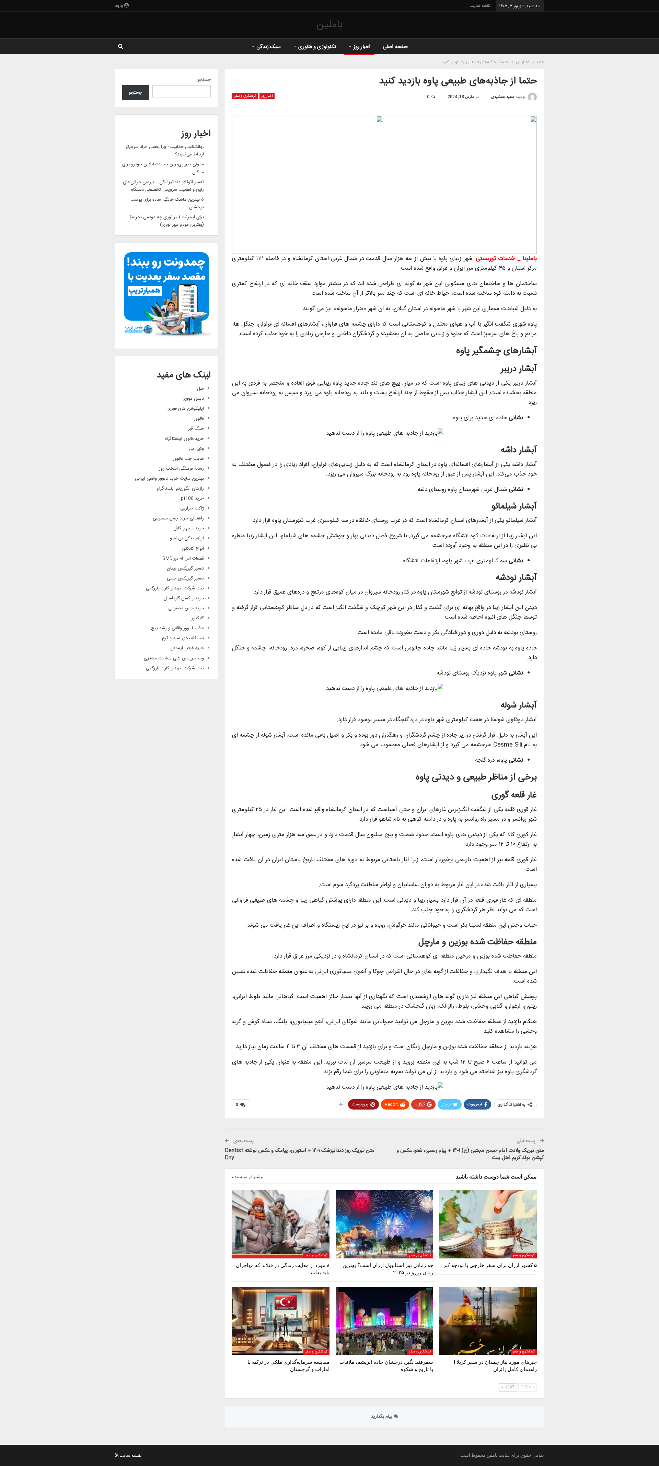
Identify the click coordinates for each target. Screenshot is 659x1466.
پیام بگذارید (382, 1416)
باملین (329, 24)
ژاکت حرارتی (192, 508)
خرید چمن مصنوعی (186, 608)
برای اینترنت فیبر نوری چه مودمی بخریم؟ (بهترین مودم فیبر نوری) (166, 220)
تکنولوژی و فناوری (317, 47)
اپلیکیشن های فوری (185, 408)
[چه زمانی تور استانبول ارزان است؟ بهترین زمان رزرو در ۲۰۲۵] (384, 1224)
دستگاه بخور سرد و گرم (183, 638)
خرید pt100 (192, 498)
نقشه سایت (480, 6)
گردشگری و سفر (245, 96)
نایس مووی (193, 398)
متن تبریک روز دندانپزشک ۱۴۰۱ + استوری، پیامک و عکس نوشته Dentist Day (299, 1154)
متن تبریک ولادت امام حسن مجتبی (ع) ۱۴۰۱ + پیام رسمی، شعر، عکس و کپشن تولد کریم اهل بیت (470, 1154)
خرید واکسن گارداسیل (184, 598)
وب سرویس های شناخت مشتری (174, 658)
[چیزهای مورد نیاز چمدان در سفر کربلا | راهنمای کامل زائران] (488, 1321)
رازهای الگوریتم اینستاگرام (180, 488)
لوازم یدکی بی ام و (187, 538)
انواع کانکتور (193, 548)
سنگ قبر (196, 428)
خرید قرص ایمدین (187, 648)
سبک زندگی (268, 47)
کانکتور (198, 618)
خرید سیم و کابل (189, 528)
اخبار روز (362, 47)
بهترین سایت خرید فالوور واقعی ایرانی (169, 478)
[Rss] (116, 1455)
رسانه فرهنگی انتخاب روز (181, 468)
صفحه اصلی (395, 47)
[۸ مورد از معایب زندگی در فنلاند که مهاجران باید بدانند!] (281, 1224)
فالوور (199, 418)
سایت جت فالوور (188, 458)
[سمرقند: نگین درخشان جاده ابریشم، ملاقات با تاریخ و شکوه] (384, 1321)
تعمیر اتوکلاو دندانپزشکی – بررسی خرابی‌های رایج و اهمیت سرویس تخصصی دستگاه (163, 185)
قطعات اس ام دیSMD (183, 558)
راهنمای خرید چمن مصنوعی (178, 518)
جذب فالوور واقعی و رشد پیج (177, 628)
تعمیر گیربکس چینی (185, 578)
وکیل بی (196, 449)
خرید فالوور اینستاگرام (184, 439)
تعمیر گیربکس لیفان (185, 568)
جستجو (204, 79)
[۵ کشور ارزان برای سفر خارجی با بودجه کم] (488, 1224)
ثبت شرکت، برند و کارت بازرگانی (175, 588)
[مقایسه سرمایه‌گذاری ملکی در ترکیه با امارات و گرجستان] (281, 1321)
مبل (200, 388)
